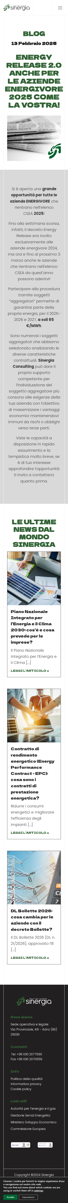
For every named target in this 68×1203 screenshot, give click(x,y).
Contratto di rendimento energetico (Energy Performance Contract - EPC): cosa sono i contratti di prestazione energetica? (32, 773)
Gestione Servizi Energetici (30, 1115)
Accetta (10, 1197)
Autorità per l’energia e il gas (33, 1108)
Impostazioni (28, 1197)
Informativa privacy (26, 1084)
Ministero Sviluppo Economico (33, 1122)
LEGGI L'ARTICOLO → (30, 670)
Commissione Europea (28, 1129)
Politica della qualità (27, 1079)
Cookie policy (21, 1089)
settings (38, 1190)
